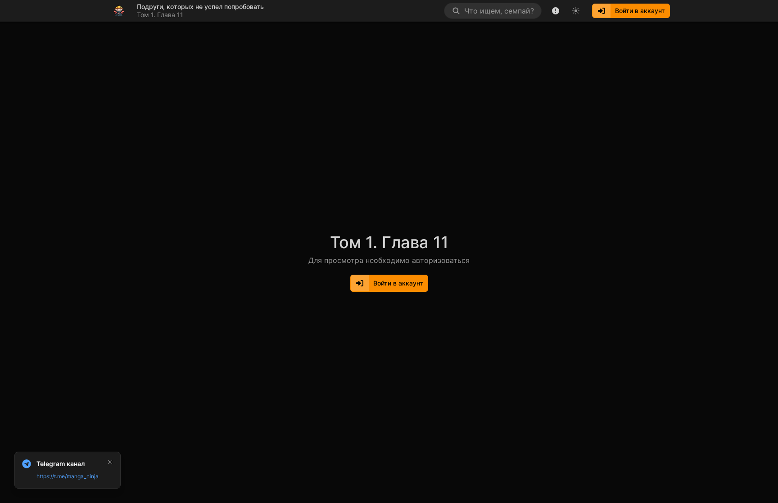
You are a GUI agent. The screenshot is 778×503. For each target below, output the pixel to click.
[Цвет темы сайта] (576, 11)
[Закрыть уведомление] (110, 462)
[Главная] (119, 11)
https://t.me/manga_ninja (67, 476)
